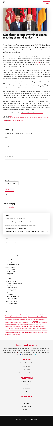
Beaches (26, 384)
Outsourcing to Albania (13, 264)
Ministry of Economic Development (31, 118)
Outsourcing (8, 259)
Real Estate (26, 410)
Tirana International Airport (30, 332)
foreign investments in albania (26, 324)
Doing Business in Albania (12, 281)
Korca (31, 328)
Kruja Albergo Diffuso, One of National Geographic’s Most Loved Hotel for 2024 (26, 231)
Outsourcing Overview (26, 363)
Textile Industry (11, 269)
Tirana (22, 332)
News (10, 116)
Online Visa (10, 285)
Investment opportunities (11, 254)
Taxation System (11, 289)
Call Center (26, 369)
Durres (43, 319)
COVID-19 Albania (36, 319)
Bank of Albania (42, 317)
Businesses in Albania (10, 267)
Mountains (26, 388)
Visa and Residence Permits (14, 283)
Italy (29, 328)
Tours (26, 391)
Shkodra (18, 332)
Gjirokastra (11, 326)
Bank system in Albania (9, 319)
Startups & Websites (12, 271)
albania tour (24, 317)
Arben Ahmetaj (22, 117)
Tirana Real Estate (12, 303)
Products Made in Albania (14, 256)
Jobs (8, 276)
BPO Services (10, 261)
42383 (6, 194)
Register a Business (12, 287)
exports (27, 322)
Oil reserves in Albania (26, 330)
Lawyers (9, 278)
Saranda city (45, 330)
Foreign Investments (12, 275)
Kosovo (34, 328)
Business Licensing (12, 298)
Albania (38, 62)
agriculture (7, 315)
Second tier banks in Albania (10, 332)
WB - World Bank (19, 120)
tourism (38, 332)
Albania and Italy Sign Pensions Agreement (16, 228)
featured (34, 322)
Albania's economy (34, 315)
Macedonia (39, 328)
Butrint (29, 319)
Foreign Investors (38, 324)
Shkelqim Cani (11, 120)
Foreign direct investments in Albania (36, 117)
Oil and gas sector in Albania (16, 330)
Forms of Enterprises (12, 291)
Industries (26, 403)
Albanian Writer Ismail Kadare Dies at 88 (15, 218)
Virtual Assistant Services (26, 373)
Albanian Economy (14, 117)
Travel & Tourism (26, 381)
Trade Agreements (12, 292)
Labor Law (10, 294)
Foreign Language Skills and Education (17, 262)
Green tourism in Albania (19, 326)
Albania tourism (32, 317)
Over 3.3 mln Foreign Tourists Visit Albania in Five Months (20, 222)
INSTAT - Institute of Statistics (33, 326)
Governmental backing (13, 296)
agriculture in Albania (17, 315)
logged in (11, 207)
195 (5, 245)
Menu (47, 3)
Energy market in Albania (10, 322)
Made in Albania (26, 406)
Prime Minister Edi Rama (36, 330)
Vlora (11, 334)
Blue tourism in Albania (22, 319)
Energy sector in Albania (20, 322)
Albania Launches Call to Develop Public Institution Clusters (21, 225)
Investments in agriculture (21, 328)
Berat (15, 319)
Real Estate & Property (11, 301)
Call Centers (10, 273)
